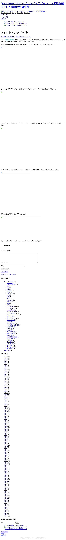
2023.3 (5, 365)
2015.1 (5, 494)
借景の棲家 (10, 321)
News (2, 13)
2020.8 (5, 397)
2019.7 (5, 416)
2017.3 (5, 456)
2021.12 (6, 377)
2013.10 (6, 516)
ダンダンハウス (11, 311)
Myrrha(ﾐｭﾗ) (10, 300)
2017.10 (6, 446)
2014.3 (5, 508)
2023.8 (5, 361)
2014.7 (5, 503)
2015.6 (5, 487)
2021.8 (5, 380)
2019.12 (6, 409)
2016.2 (5, 475)
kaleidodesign (27, 36)
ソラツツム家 (11, 310)
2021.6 (5, 382)
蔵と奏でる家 (20, 36)
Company (14, 13)
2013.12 (6, 513)
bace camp (9, 283)
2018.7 (5, 433)
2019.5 (5, 419)
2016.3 (5, 474)
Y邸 (8, 304)
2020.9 (5, 395)
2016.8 (5, 466)
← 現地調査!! (4, 272)
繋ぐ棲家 (9, 345)
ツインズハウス (11, 313)
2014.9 (5, 500)
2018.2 (5, 440)
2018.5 (5, 436)
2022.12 (6, 369)
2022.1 (5, 375)
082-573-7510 (4, 14)
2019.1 (5, 424)
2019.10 (6, 411)
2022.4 (5, 374)
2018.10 (6, 429)
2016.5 (5, 471)
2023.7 (5, 362)
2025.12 (6, 356)
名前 (2, 265)
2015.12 (6, 478)
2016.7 (5, 468)
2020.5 (5, 401)
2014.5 (5, 506)
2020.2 (5, 406)
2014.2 (5, 510)
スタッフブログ (10, 36)
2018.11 (6, 427)
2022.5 (5, 372)
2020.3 (5, 404)
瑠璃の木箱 (10, 338)
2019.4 (5, 420)
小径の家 (9, 328)
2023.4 (5, 364)
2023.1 (5, 368)
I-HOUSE (9, 290)
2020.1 (5, 407)
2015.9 (5, 482)
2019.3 (5, 422)
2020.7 (5, 398)
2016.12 (6, 461)
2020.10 (6, 394)
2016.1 (5, 477)
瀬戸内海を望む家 (12, 337)
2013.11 (6, 514)
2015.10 (6, 481)
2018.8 (5, 432)
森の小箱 (9, 335)
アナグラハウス (11, 306)
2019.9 (5, 413)
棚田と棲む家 (11, 333)
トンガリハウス (11, 318)
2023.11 (6, 359)
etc (8, 286)
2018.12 (6, 426)
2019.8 (5, 414)
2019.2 (5, 423)
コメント (4, 262)
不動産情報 (7, 350)
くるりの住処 (11, 308)
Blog (22, 13)
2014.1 (5, 511)
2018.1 (5, 442)
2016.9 (5, 465)
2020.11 (6, 393)
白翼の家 (9, 340)
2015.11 (6, 479)
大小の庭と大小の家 (13, 325)
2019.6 (5, 417)
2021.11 (6, 378)
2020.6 (5, 400)
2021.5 (5, 384)
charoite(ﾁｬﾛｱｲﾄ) (11, 284)
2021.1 (5, 390)
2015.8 (5, 484)
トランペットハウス (13, 315)
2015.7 (5, 485)
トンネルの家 (11, 320)
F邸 (8, 289)
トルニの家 (10, 316)
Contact (19, 13)
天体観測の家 (11, 326)
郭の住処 (9, 348)
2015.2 (5, 493)
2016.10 (6, 464)
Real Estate (27, 13)
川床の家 (9, 330)
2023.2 (5, 367)
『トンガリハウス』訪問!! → (9, 275)
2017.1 (5, 459)
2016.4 (5, 472)
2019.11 (6, 410)
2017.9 (5, 448)
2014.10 (6, 498)
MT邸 (8, 298)
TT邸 (8, 303)
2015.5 (5, 488)
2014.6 (5, 504)
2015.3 (5, 491)
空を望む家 (10, 342)
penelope (9, 301)
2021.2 (5, 388)
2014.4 (5, 507)
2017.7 (5, 451)
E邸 (8, 287)
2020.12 (6, 391)
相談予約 (3, 18)
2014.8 (5, 501)
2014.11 (6, 497)
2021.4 (5, 385)
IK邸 (8, 292)
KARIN (9, 295)
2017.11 (6, 445)
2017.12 (6, 443)
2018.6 (5, 435)
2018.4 (5, 437)
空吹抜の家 (10, 343)
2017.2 (5, 458)
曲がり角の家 (11, 331)
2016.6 (5, 469)
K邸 (8, 296)
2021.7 (5, 381)
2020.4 (5, 403)
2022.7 (5, 371)
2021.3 (5, 387)
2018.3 (5, 439)
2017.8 (5, 449)
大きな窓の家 (11, 323)
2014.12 (6, 495)
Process (6, 13)
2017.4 (5, 455)
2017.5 (5, 453)
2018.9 (5, 430)
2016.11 (6, 462)
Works (9, 13)
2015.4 (5, 490)
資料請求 (5, 17)
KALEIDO (10, 293)
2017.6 (5, 452)
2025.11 (6, 358)
